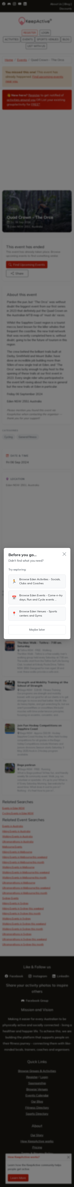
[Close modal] (64, 554)
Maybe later (37, 629)
